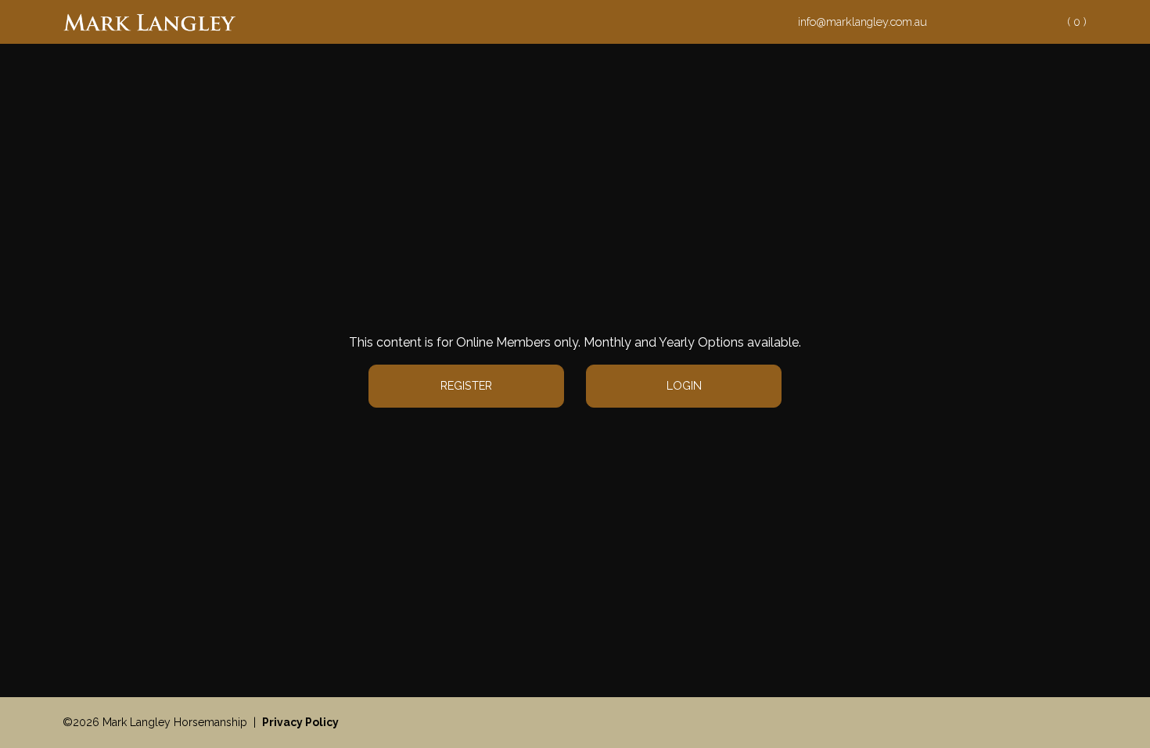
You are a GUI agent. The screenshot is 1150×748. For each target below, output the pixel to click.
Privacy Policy (300, 722)
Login (684, 385)
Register (466, 385)
